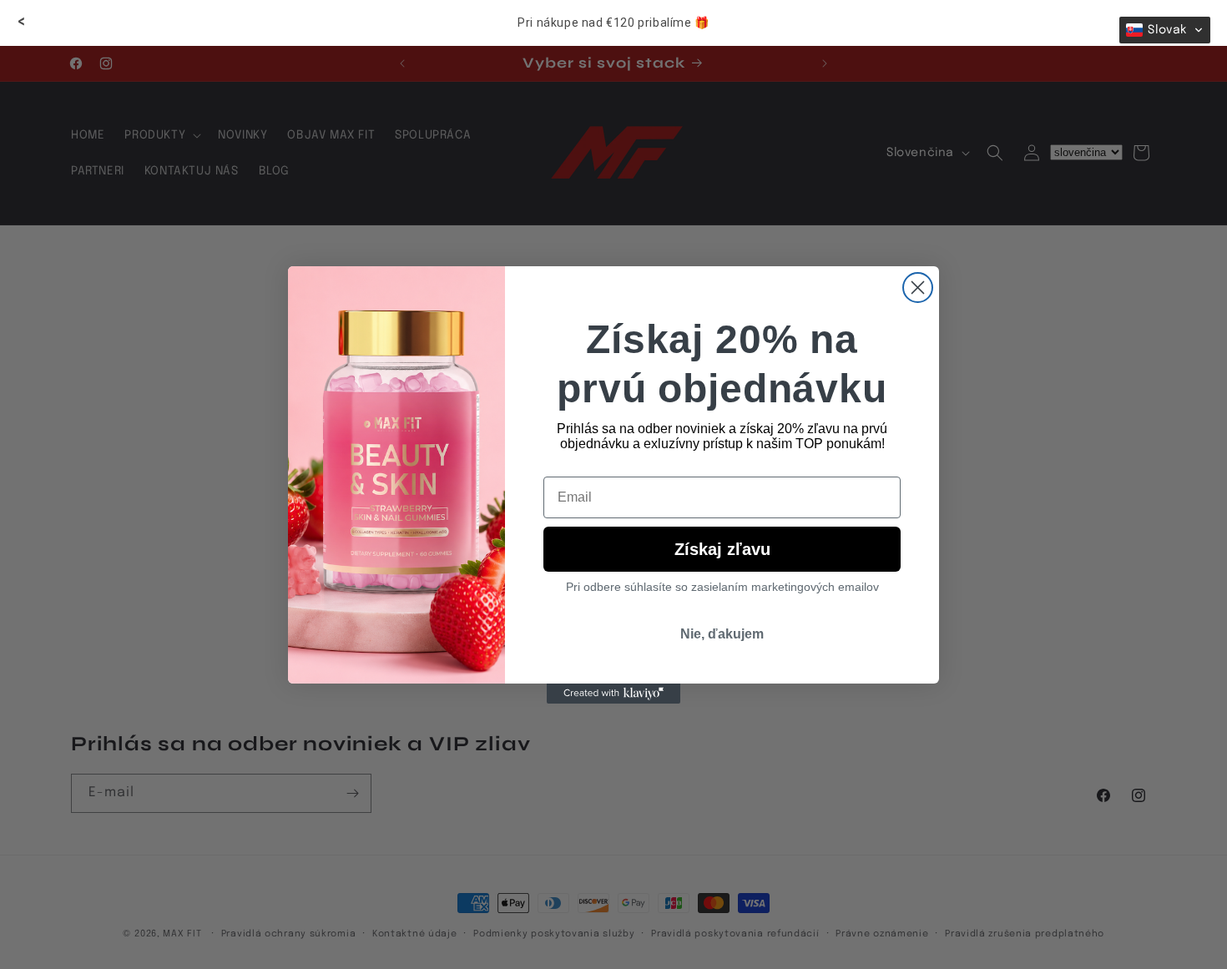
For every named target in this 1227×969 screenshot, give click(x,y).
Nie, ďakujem (722, 634)
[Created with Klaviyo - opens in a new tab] (613, 694)
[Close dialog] (917, 287)
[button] (1164, 30)
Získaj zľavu (722, 549)
